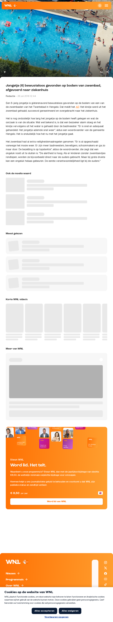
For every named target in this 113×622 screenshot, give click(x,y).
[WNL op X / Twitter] (105, 568)
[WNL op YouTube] (105, 579)
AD (77, 106)
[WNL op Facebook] (105, 573)
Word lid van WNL (56, 501)
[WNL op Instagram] (105, 562)
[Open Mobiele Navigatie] (106, 5)
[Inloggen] (100, 5)
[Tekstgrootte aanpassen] (101, 72)
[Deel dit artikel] (108, 72)
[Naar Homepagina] (11, 5)
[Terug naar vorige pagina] (5, 72)
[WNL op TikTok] (105, 584)
